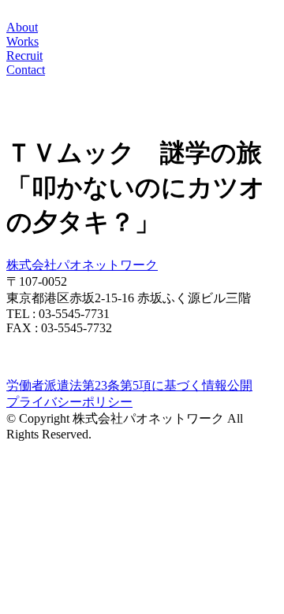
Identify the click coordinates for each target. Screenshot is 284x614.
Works (22, 41)
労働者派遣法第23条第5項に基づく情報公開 (129, 385)
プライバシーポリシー (69, 402)
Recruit (24, 55)
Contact (25, 69)
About (22, 27)
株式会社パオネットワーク (82, 265)
